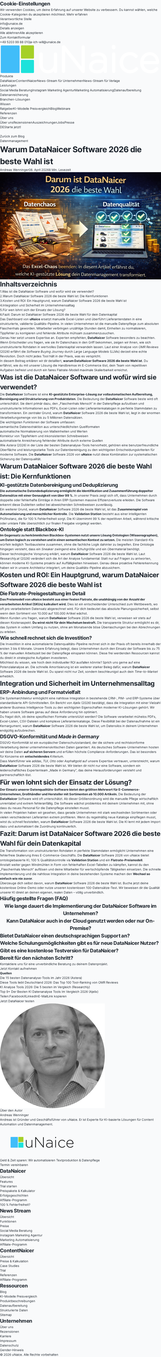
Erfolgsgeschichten (14, 1195)
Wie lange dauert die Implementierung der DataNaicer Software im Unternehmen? (80, 910)
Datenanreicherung (14, 95)
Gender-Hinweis (12, 1350)
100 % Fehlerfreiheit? (15, 1205)
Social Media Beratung (16, 90)
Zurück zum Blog (12, 136)
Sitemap (6, 1315)
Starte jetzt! (12, 127)
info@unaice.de (11, 24)
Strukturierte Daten (14, 1310)
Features (6, 1182)
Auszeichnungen (44, 122)
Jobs (60, 122)
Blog (53, 109)
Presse (69, 122)
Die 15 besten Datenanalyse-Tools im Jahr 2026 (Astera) (41, 978)
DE (2, 127)
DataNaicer (8, 81)
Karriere (5, 1336)
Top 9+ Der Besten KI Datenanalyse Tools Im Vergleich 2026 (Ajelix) (49, 992)
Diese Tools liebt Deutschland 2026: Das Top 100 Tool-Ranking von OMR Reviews (59, 982)
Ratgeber (6, 109)
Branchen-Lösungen (15, 99)
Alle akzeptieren (31, 33)
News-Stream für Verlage (101, 81)
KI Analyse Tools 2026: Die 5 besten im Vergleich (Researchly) (45, 987)
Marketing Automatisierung (94, 90)
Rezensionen (22, 122)
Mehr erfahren (77, 14)
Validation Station (87, 514)
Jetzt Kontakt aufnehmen (18, 969)
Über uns (6, 122)
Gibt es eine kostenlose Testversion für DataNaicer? (59, 951)
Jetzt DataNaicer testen (17, 1001)
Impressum (8, 1341)
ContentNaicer (26, 81)
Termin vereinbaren (14, 1165)
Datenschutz (9, 1345)
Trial (3, 1270)
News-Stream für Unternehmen (60, 81)
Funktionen (8, 1221)
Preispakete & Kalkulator (17, 1191)
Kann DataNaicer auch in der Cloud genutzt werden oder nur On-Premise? (80, 924)
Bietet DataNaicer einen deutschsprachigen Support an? (65, 936)
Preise (4, 1226)
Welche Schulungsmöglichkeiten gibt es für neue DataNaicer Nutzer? (79, 943)
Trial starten (8, 1186)
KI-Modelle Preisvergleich (31, 109)
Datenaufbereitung (127, 90)
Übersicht (7, 1177)
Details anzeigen (12, 28)
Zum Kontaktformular (15, 37)
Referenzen (8, 113)
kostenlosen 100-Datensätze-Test (92, 888)
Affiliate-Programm (13, 1200)
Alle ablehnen (10, 33)
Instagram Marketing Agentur (53, 90)
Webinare (63, 109)
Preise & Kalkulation (14, 1261)
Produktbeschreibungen (17, 1301)
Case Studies (9, 1266)
